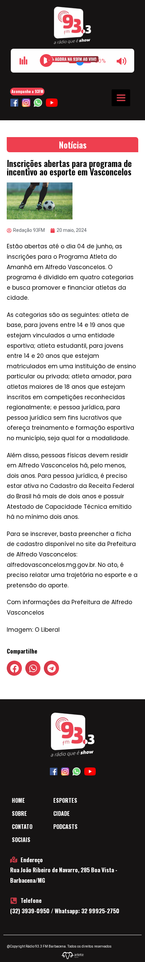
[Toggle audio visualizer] (23, 60)
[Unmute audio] (122, 61)
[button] (14, 668)
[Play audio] (46, 60)
